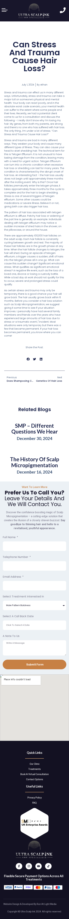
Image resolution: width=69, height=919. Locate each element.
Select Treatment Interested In (23, 596)
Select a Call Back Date (18, 616)
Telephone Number (16, 557)
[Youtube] (38, 866)
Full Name (9, 537)
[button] (28, 359)
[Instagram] (29, 866)
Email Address (12, 577)
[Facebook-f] (19, 866)
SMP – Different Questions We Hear (34, 428)
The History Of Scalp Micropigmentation (34, 462)
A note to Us (11, 636)
